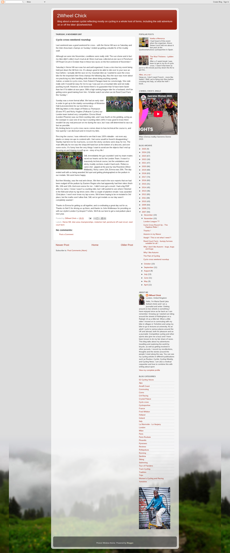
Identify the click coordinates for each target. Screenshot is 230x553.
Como (141, 393)
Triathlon (142, 472)
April (146, 285)
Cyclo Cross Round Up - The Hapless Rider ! (155, 226)
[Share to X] (99, 218)
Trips (141, 475)
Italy (140, 421)
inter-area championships (82, 222)
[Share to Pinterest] (105, 218)
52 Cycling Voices (146, 380)
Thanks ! (147, 231)
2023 (144, 156)
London (142, 428)
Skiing (141, 459)
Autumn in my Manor (152, 234)
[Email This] (94, 218)
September (149, 267)
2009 (144, 205)
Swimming (143, 463)
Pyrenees (143, 443)
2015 (144, 184)
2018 (144, 173)
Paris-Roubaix (145, 437)
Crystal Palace (145, 399)
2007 (144, 212)
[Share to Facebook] (102, 218)
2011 (144, 198)
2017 (144, 177)
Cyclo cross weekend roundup (156, 259)
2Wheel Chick (72, 15)
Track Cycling (144, 469)
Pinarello (142, 440)
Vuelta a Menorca (157, 39)
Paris (141, 434)
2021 (144, 163)
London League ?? (151, 222)
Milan (141, 431)
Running (142, 453)
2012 (144, 194)
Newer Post (62, 245)
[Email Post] (90, 218)
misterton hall (100, 222)
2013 (144, 191)
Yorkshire (143, 482)
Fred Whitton (144, 412)
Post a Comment (66, 234)
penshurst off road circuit (117, 222)
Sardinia (142, 456)
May (146, 281)
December (148, 215)
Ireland (142, 418)
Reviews (142, 447)
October (147, 264)
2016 (144, 180)
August (147, 271)
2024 (144, 152)
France (142, 408)
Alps (141, 383)
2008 (144, 208)
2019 (144, 170)
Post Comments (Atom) (77, 250)
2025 (144, 149)
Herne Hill (67, 222)
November (148, 218)
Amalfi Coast (144, 386)
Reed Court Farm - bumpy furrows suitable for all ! (157, 242)
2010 (144, 201)
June (146, 278)
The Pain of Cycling (151, 256)
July (146, 274)
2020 (144, 166)
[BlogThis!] (97, 218)
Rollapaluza (144, 450)
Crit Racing (143, 396)
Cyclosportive (144, 405)
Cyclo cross (144, 402)
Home (95, 245)
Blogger (130, 543)
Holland (142, 415)
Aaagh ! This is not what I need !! (157, 238)
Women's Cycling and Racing (151, 478)
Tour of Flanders (146, 466)
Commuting (144, 389)
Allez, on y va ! (145, 75)
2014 (144, 187)
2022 (144, 159)
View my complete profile (149, 370)
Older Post (127, 245)
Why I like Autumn (151, 252)
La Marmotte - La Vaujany (150, 424)
